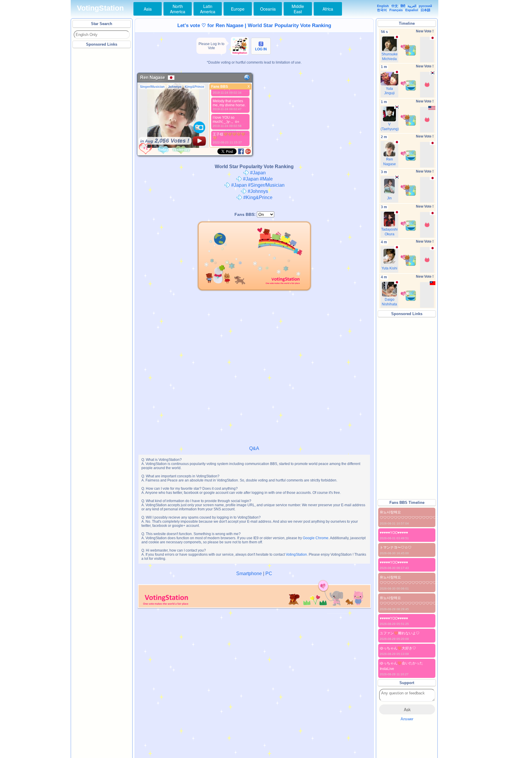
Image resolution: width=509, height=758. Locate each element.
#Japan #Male (257, 178)
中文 (394, 6)
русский (425, 6)
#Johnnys (257, 191)
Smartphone (249, 573)
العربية (412, 6)
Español (411, 10)
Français (396, 10)
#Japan (257, 172)
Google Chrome (315, 538)
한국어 (382, 10)
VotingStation (100, 8)
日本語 (425, 10)
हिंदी (403, 6)
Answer (407, 719)
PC (268, 573)
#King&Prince (257, 197)
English (383, 6)
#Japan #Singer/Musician (257, 185)
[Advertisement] (101, 138)
